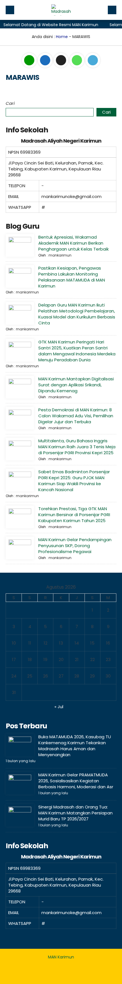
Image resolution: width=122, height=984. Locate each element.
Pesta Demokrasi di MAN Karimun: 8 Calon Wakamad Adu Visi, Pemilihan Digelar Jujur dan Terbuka (75, 416)
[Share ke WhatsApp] (77, 60)
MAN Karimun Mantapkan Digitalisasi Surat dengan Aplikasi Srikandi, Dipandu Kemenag (76, 385)
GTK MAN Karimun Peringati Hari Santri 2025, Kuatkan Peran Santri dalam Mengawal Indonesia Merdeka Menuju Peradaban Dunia (76, 351)
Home (62, 36)
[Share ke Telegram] (92, 60)
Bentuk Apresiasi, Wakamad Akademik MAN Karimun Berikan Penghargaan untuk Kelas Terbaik (73, 243)
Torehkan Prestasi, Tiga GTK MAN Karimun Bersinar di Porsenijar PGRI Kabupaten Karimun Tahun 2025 (74, 515)
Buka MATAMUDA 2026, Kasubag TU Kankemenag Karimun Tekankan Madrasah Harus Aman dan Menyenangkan (74, 746)
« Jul (58, 707)
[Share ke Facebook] (46, 60)
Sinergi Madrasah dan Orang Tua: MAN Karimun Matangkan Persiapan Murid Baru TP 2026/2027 (75, 813)
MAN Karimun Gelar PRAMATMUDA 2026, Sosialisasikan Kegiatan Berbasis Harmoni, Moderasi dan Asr (75, 781)
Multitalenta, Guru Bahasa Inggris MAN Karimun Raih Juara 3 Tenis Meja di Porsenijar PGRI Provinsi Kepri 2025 (76, 447)
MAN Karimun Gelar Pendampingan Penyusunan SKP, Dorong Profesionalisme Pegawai (75, 545)
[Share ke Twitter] (62, 60)
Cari (10, 103)
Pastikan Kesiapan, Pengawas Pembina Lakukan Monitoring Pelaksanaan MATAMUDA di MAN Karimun (71, 277)
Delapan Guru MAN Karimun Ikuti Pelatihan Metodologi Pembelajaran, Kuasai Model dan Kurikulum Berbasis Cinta (76, 314)
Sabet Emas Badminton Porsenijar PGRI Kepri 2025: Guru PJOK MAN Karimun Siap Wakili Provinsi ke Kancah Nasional (74, 481)
